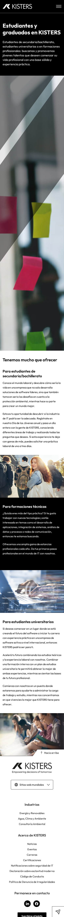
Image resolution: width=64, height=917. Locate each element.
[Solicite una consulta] (58, 911)
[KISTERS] (17, 6)
